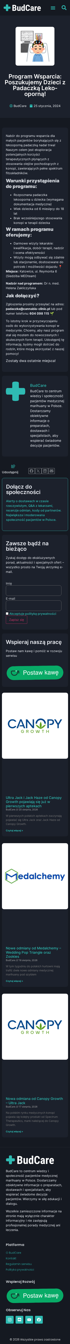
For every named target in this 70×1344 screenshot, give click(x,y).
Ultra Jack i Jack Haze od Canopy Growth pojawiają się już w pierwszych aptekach (34, 802)
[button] (53, 7)
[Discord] (19, 1320)
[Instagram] (10, 1320)
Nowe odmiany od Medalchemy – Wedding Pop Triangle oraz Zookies (33, 952)
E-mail (10, 598)
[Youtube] (29, 1320)
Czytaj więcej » (14, 830)
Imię (9, 583)
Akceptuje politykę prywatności (32, 614)
